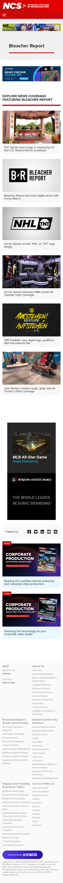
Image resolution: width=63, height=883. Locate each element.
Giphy (34, 821)
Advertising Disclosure (42, 692)
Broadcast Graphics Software (15, 756)
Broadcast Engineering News (45, 778)
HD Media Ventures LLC (14, 864)
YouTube (36, 810)
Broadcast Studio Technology (15, 794)
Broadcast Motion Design (13, 798)
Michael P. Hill (8, 670)
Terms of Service (39, 696)
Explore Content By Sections (44, 721)
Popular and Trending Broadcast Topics (16, 785)
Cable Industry (38, 753)
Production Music (10, 737)
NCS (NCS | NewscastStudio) (41, 862)
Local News (37, 760)
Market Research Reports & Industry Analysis (44, 766)
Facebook (36, 802)
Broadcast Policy (39, 734)
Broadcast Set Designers (13, 741)
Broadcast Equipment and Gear (16, 833)
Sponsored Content (41, 688)
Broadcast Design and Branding (16, 802)
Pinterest (36, 817)
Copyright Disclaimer (41, 684)
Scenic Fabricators (10, 745)
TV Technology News (11, 841)
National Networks (40, 749)
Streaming (37, 745)
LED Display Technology (13, 733)
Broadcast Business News (44, 727)
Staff (5, 666)
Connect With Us (43, 783)
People (35, 738)
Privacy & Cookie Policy (42, 699)
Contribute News (39, 795)
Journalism (37, 741)
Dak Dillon (7, 679)
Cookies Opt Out (39, 707)
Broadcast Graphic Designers (15, 752)
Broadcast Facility (10, 837)
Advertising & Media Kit (42, 674)
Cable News (37, 756)
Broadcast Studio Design (13, 791)
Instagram (36, 825)
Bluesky (35, 806)
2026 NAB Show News (13, 845)
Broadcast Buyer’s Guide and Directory (15, 721)
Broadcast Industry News (43, 730)
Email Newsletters (40, 791)
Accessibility (37, 703)
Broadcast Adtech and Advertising (42, 773)
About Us (38, 666)
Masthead (36, 670)
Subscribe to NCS (40, 787)
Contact (35, 799)
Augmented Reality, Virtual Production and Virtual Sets (14, 814)
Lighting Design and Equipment (16, 748)
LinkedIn (36, 813)
